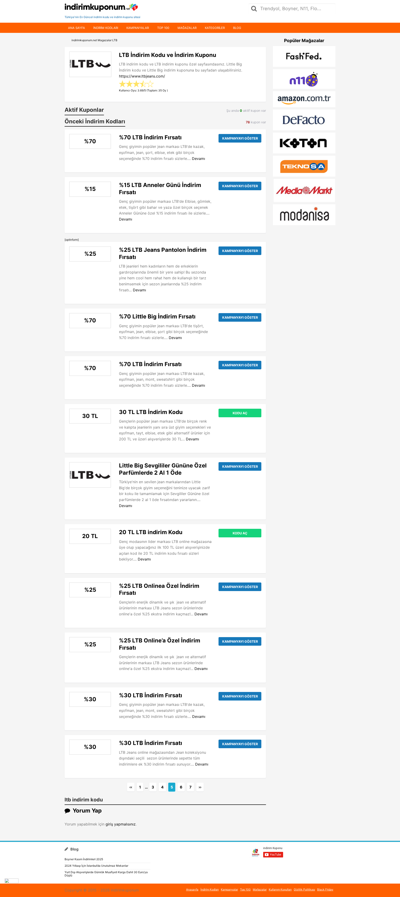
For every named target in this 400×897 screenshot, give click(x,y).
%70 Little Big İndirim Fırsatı (157, 316)
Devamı (198, 158)
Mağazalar (187, 28)
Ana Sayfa (76, 28)
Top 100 (163, 28)
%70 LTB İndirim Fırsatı (150, 137)
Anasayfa (192, 889)
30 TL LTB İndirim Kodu (151, 412)
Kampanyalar (137, 28)
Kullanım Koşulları (280, 889)
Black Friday (325, 889)
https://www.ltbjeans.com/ (142, 76)
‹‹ (130, 787)
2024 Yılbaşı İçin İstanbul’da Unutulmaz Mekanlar (96, 865)
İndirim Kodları (209, 889)
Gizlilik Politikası (304, 889)
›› (200, 787)
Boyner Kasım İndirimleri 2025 (84, 859)
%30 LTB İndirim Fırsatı (150, 695)
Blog (237, 28)
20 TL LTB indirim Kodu (150, 532)
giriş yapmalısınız (121, 824)
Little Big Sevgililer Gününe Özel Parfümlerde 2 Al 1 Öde (163, 469)
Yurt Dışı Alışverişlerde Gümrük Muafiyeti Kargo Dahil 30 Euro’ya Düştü (106, 873)
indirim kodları (105, 28)
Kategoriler (215, 28)
